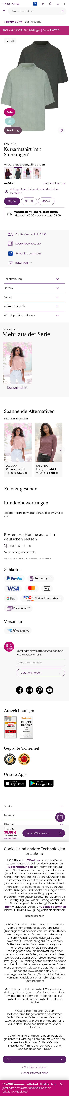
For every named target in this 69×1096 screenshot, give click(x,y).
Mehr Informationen (35, 1073)
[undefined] (60, 449)
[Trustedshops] (10, 759)
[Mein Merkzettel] (57, 3)
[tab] (8, 173)
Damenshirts (33, 22)
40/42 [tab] (46, 201)
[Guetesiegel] (24, 759)
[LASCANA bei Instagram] (29, 690)
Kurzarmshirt (17, 388)
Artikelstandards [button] (14, 306)
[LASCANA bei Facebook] (19, 690)
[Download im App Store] (15, 783)
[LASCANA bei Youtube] (49, 690)
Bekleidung (14, 22)
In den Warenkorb (38, 833)
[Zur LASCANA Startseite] (11, 3)
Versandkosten (11, 838)
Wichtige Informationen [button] (19, 315)
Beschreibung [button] (13, 279)
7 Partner (33, 860)
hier (8, 906)
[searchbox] (33, 11)
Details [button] (8, 288)
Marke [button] (8, 297)
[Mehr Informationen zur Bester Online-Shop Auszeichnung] (10, 727)
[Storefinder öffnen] (42, 3)
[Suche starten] (62, 11)
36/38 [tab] (29, 201)
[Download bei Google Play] (41, 783)
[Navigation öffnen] (4, 11)
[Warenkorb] (65, 3)
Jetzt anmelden (31, 673)
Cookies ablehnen (53, 906)
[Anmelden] (50, 3)
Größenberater (55, 183)
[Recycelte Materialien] (10, 121)
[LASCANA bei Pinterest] (39, 690)
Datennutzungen (20, 867)
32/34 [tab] (12, 201)
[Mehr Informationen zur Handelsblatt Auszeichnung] (26, 727)
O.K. (9, 1059)
